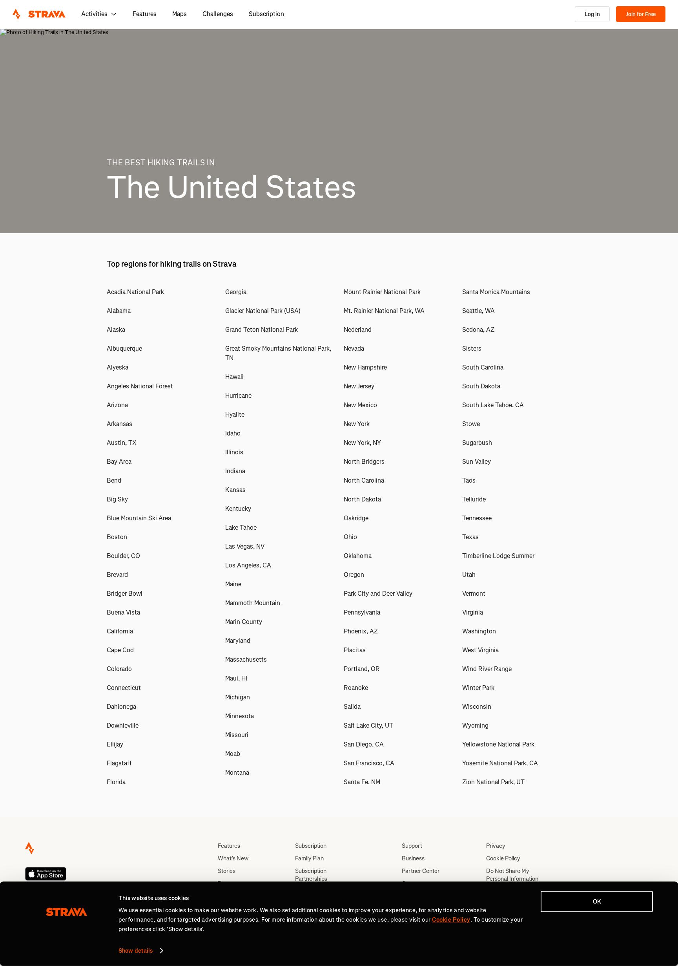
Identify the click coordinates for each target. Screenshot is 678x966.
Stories (226, 871)
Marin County (243, 622)
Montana (237, 772)
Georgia (235, 292)
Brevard (117, 575)
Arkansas (119, 424)
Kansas (235, 490)
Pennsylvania (362, 612)
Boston (117, 537)
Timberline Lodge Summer (498, 556)
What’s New (233, 858)
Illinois (234, 452)
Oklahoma (358, 556)
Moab (232, 754)
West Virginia (480, 650)
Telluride (474, 499)
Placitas (355, 650)
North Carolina (364, 480)
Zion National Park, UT (493, 782)
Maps (179, 14)
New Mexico (360, 405)
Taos (469, 480)
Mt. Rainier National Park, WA (384, 311)
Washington (479, 631)
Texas (470, 537)
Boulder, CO (123, 556)
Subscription (266, 14)
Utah (469, 575)
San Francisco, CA (369, 763)
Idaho (233, 433)
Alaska (116, 330)
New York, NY (362, 443)
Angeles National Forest (140, 386)
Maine (233, 584)
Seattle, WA (478, 311)
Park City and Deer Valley (378, 593)
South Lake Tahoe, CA (493, 405)
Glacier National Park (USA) (263, 311)
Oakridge (356, 518)
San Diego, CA (364, 744)
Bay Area (119, 461)
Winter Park (478, 688)
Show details (135, 951)
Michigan (237, 697)
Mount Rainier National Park (382, 292)
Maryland (237, 641)
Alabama (119, 311)
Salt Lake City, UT (368, 725)
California (120, 631)
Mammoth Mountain (252, 603)
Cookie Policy (503, 858)
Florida (116, 782)
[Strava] (39, 14)
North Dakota (362, 499)
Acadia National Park (135, 292)
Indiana (235, 471)
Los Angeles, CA (248, 565)
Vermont (473, 593)
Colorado (119, 669)
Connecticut (124, 688)
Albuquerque (124, 348)
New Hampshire (365, 367)
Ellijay (115, 744)
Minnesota (239, 716)
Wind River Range (487, 669)
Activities (94, 14)
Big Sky (117, 499)
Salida (352, 707)
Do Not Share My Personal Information (512, 875)
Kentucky (238, 509)
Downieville (123, 725)
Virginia (472, 612)
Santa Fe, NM (362, 782)
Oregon (354, 575)
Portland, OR (362, 669)
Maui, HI (236, 678)
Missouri (236, 735)
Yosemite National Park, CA (500, 763)
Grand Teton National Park (261, 330)
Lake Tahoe (241, 527)
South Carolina (482, 367)
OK (597, 902)
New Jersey (359, 386)
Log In (592, 14)
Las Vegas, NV (244, 546)
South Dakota (481, 386)
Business (413, 858)
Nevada (354, 348)
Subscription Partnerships (311, 875)
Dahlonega (121, 707)
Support (412, 846)
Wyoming (475, 725)
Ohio (350, 537)
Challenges (217, 14)
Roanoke (356, 688)
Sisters (471, 348)
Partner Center (420, 871)
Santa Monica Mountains (496, 292)
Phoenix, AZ (361, 631)
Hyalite (234, 414)
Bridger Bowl (124, 593)
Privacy (495, 846)
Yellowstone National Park (498, 744)
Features (145, 14)
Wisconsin (476, 707)
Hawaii (234, 377)
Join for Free (641, 14)
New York (357, 424)
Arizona (117, 405)
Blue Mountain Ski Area (139, 518)
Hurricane (238, 396)
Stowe (471, 424)
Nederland (358, 330)
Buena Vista (123, 612)
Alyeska (117, 367)
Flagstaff (119, 763)
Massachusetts (246, 659)
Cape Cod (120, 650)
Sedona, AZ (478, 330)
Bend (114, 480)
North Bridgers (364, 461)
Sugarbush (477, 443)
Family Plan (309, 858)
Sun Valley (476, 461)
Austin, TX (122, 443)
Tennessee (477, 518)
